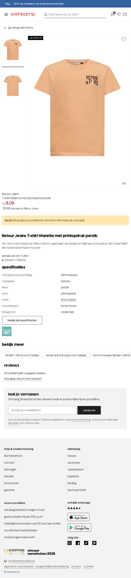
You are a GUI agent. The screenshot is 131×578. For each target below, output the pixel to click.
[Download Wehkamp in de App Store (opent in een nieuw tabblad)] (79, 520)
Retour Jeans (10, 194)
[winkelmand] (125, 14)
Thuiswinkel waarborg (21, 561)
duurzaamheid (77, 490)
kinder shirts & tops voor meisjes (66, 355)
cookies (88, 566)
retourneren (11, 483)
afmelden (13, 423)
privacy (76, 566)
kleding (72, 483)
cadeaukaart (76, 469)
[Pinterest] (94, 543)
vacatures (74, 462)
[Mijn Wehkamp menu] (113, 14)
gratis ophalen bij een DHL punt (23, 516)
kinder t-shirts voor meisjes (22, 355)
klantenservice (13, 455)
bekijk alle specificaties (22, 320)
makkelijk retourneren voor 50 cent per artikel (32, 523)
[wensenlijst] (120, 14)
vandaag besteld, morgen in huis (24, 509)
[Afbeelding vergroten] (77, 110)
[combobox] (75, 14)
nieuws (72, 455)
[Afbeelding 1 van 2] (13, 50)
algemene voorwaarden (19, 566)
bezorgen (10, 469)
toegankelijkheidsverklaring (52, 566)
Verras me (89, 410)
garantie (9, 490)
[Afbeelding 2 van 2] (13, 86)
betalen (9, 476)
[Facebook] (78, 543)
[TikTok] (86, 543)
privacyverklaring (81, 419)
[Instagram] (70, 543)
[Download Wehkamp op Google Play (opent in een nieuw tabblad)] (79, 530)
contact (9, 462)
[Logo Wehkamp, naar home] (21, 14)
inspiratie (73, 476)
